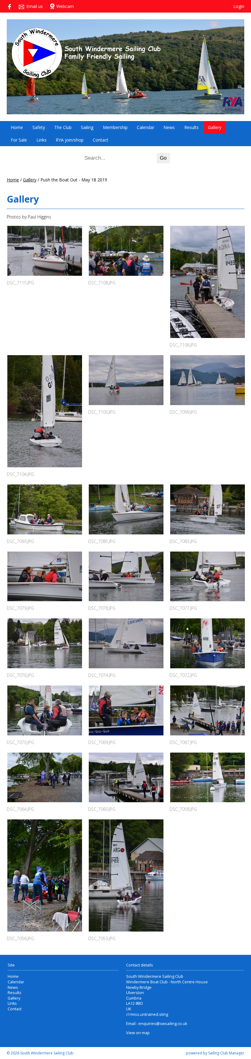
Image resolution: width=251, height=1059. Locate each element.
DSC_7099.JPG (183, 412)
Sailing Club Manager (226, 1053)
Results (191, 127)
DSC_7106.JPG (183, 345)
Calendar (145, 127)
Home (17, 127)
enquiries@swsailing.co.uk (162, 1023)
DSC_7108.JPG (101, 283)
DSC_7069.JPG (101, 742)
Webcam (65, 6)
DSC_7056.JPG (20, 938)
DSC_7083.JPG (183, 541)
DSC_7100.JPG (101, 412)
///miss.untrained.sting (147, 1014)
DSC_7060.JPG (101, 809)
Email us (34, 6)
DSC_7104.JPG (20, 474)
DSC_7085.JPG (101, 541)
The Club (63, 127)
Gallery (214, 127)
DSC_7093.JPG (20, 541)
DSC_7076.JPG (20, 675)
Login (238, 6)
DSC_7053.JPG (101, 938)
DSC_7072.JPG (183, 675)
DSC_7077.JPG (183, 608)
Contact (100, 140)
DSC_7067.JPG (183, 742)
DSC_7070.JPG (20, 742)
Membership (115, 127)
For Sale (19, 140)
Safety (38, 127)
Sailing (87, 127)
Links (41, 140)
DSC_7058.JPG (183, 809)
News (169, 127)
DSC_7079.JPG (20, 608)
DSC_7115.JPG (20, 283)
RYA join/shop (70, 140)
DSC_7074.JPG (101, 675)
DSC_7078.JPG (101, 608)
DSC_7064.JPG (20, 809)
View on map (138, 1032)
